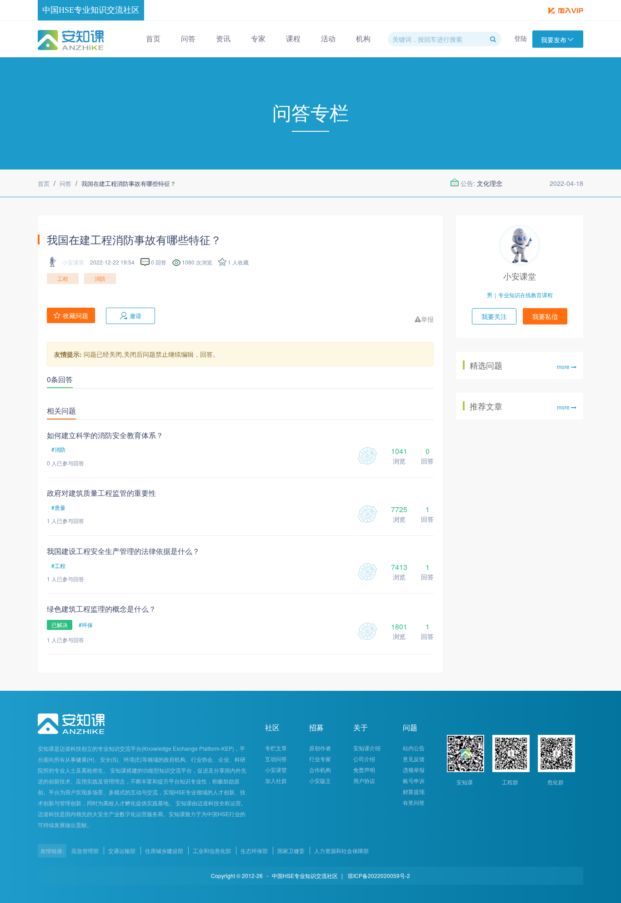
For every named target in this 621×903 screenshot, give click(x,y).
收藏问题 (75, 315)
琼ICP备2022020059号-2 (379, 875)
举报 (427, 319)
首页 (153, 38)
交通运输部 (121, 850)
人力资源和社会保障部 (341, 850)
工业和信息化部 (212, 850)
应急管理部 (85, 850)
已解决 (59, 625)
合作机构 (320, 769)
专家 (258, 38)
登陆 (520, 38)
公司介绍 (364, 759)
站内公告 (414, 748)
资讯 (223, 38)
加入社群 (276, 780)
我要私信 (545, 316)
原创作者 (320, 748)
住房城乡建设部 (164, 850)
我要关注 (494, 316)
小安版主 (320, 780)
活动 (328, 38)
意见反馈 (414, 759)
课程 (293, 38)
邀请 (135, 315)
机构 (363, 38)
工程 (62, 278)
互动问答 (276, 759)
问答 (188, 38)
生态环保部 (254, 850)
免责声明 (364, 769)
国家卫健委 (291, 850)
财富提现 (414, 791)
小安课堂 (519, 276)
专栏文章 (276, 748)
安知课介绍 (367, 748)
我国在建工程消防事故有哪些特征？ (128, 183)
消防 (100, 278)
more (564, 367)
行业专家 (320, 759)
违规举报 (414, 769)
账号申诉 (414, 780)
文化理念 (489, 183)
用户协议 (364, 780)
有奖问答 (414, 802)
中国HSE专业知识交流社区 (91, 10)
